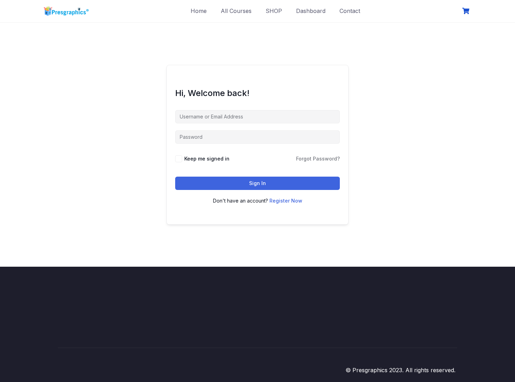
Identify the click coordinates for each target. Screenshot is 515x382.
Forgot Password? (318, 159)
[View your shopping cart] (466, 11)
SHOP (274, 10)
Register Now (285, 201)
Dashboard (310, 10)
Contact (349, 10)
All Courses (236, 10)
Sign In (257, 183)
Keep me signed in (206, 159)
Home (199, 10)
